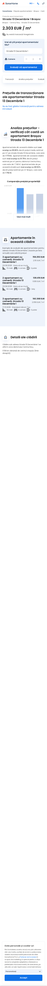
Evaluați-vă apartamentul (23, 67)
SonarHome (7, 11)
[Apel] (38, 3)
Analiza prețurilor (26, 79)
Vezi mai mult (23, 216)
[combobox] (23, 51)
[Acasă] (10, 3)
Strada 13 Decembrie (30, 22)
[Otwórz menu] (43, 3)
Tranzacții (9, 79)
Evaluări (41, 79)
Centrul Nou (15, 22)
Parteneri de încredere (28, 957)
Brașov (36, 11)
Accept (23, 977)
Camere (11, 59)
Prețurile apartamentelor (23, 11)
